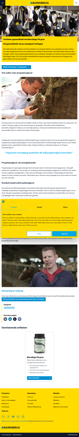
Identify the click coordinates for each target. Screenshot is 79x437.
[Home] (39, 3)
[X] (15, 319)
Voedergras (5, 397)
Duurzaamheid (32, 400)
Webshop (56, 400)
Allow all (64, 234)
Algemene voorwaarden (60, 407)
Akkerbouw (5, 403)
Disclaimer (56, 403)
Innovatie (30, 403)
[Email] (5, 319)
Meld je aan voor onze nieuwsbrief (14, 421)
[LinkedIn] (10, 319)
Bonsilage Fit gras (35, 357)
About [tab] (65, 207)
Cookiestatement (16, 434)
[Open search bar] (76, 3)
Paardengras (5, 407)
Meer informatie (34, 378)
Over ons (30, 397)
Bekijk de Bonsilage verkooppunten (15, 67)
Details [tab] (39, 207)
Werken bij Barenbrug (34, 407)
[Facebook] (19, 319)
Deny (39, 234)
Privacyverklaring (6, 434)
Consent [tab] (14, 207)
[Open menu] (2, 3)
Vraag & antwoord (58, 397)
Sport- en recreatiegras (9, 400)
